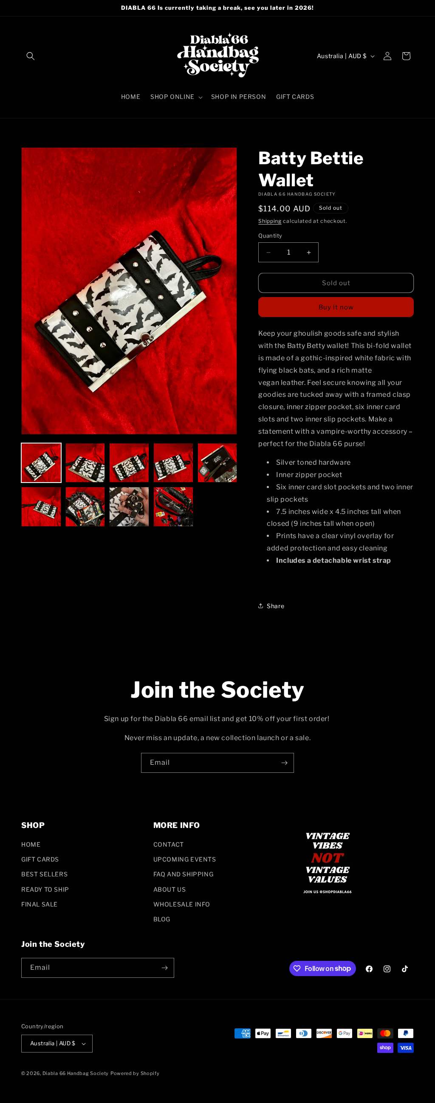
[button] (30, 56)
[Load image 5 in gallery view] (217, 463)
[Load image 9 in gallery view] (173, 507)
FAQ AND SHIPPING (183, 874)
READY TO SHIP (45, 889)
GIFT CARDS (40, 859)
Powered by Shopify (135, 1073)
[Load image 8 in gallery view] (129, 507)
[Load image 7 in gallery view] (85, 507)
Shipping (270, 221)
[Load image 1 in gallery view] (41, 463)
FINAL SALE (39, 904)
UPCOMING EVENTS (184, 859)
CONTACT (168, 844)
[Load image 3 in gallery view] (129, 463)
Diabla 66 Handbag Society (75, 1073)
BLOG (161, 919)
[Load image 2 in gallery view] (85, 463)
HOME (30, 844)
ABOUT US (169, 889)
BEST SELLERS (44, 874)
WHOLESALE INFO (181, 904)
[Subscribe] (284, 763)
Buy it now (336, 307)
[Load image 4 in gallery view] (173, 463)
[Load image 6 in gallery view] (41, 507)
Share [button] (275, 605)
